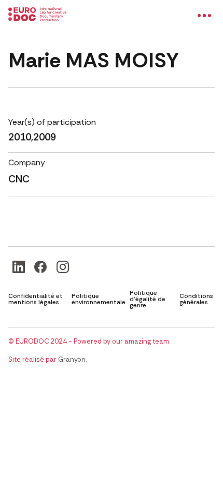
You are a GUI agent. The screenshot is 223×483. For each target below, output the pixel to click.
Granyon (72, 359)
